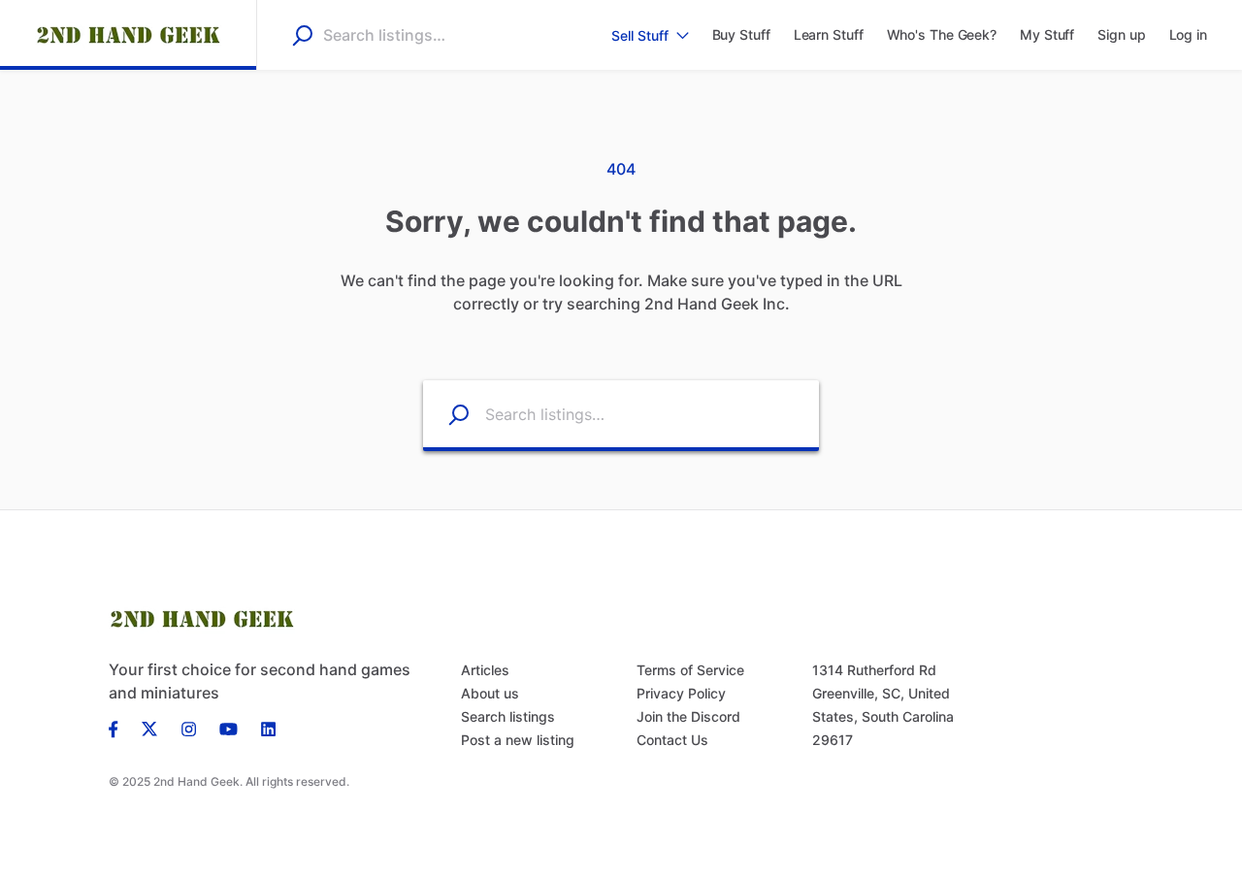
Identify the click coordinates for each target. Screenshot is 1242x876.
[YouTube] (228, 727)
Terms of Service (690, 670)
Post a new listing (517, 739)
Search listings (508, 716)
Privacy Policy (681, 693)
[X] (150, 727)
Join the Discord (688, 716)
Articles (485, 670)
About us (490, 693)
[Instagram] (189, 727)
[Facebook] (119, 727)
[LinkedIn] (268, 727)
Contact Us (672, 739)
